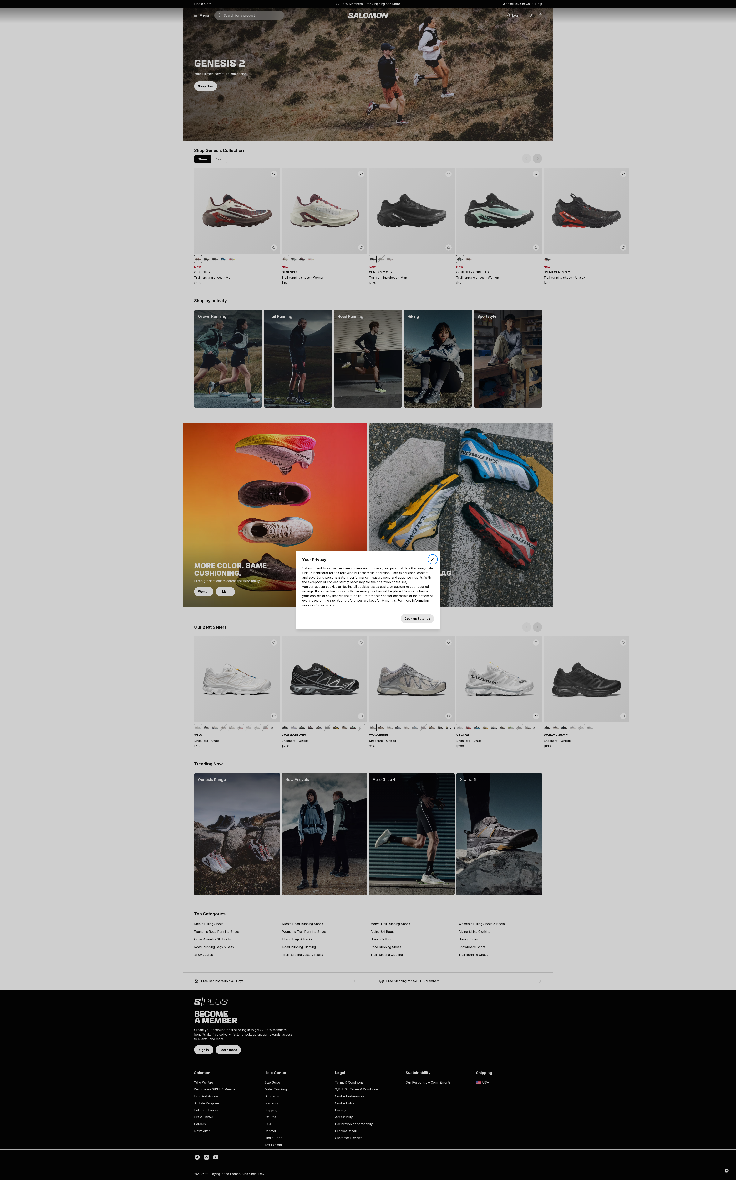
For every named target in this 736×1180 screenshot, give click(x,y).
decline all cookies (355, 587)
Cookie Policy (324, 605)
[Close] (432, 559)
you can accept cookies (319, 587)
